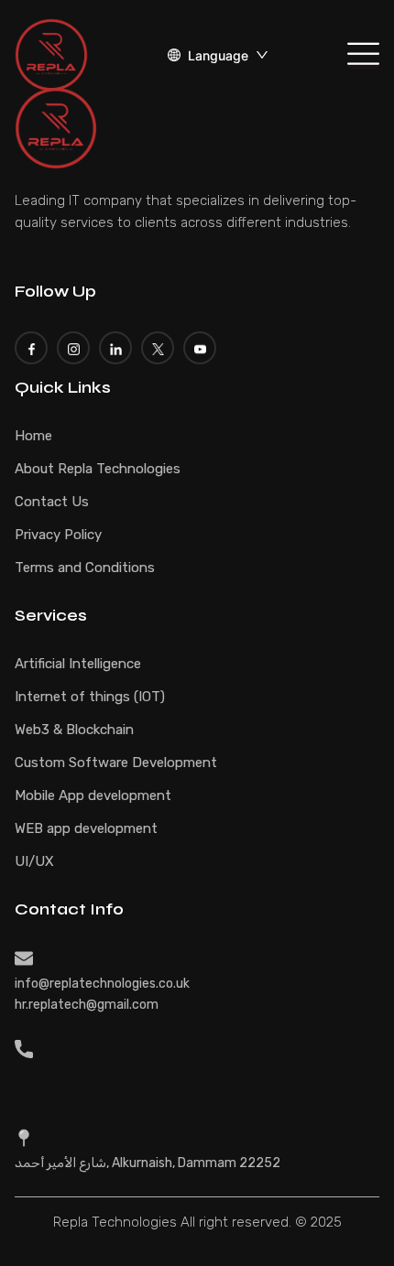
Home (33, 435)
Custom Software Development (116, 762)
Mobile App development (93, 795)
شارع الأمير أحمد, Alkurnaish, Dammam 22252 (147, 1163)
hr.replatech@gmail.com (87, 1004)
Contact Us (52, 501)
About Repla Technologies (98, 468)
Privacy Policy (58, 534)
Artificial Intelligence (78, 663)
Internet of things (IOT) (90, 696)
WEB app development (86, 828)
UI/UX (34, 861)
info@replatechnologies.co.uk (102, 983)
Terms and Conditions (85, 567)
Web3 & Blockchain (74, 729)
